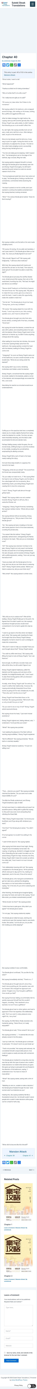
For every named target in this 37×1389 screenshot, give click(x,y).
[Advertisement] (18, 33)
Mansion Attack (9, 75)
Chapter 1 (8, 1224)
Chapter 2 (8, 1276)
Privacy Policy (18, 1385)
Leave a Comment (9, 1228)
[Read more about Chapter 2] (18, 1254)
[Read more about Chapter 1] (18, 1202)
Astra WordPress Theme (19, 1380)
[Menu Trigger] (32, 4)
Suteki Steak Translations (18, 4)
